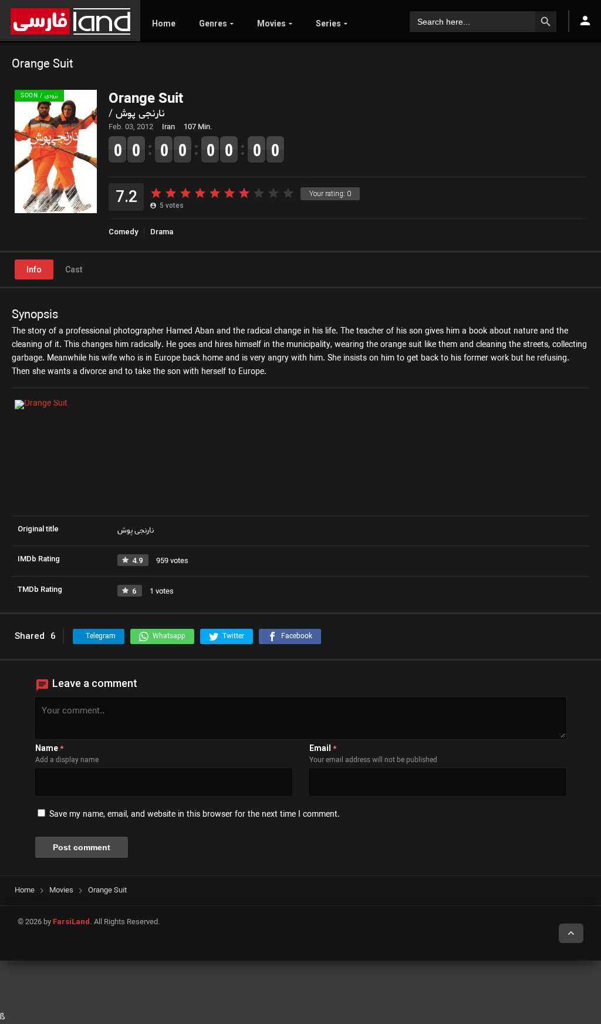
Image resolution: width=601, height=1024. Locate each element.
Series (328, 23)
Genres (213, 23)
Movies (271, 23)
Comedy (123, 231)
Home (163, 23)
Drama (161, 231)
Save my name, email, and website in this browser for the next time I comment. (194, 814)
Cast (73, 269)
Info (34, 269)
